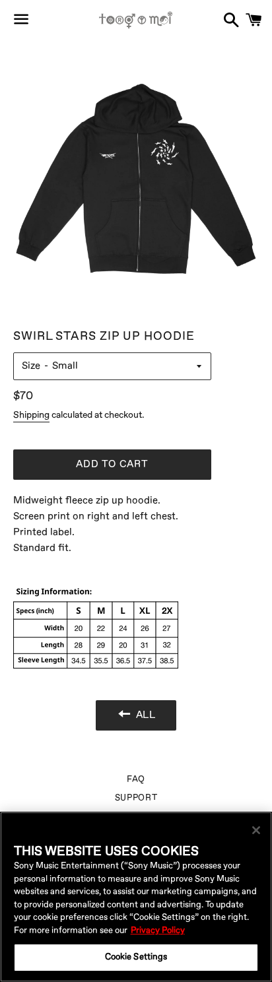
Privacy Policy (158, 930)
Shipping (31, 414)
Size (31, 366)
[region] (136, 897)
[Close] (256, 830)
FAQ (136, 779)
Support (136, 798)
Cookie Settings (136, 957)
